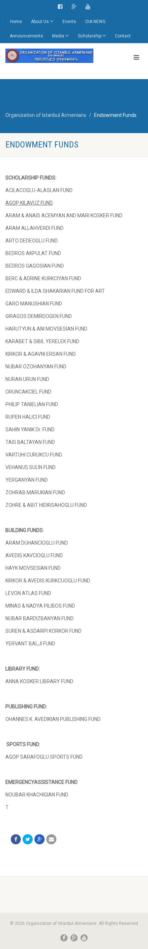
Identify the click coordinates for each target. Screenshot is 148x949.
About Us (40, 21)
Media (58, 35)
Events (69, 21)
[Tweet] (28, 839)
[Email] (51, 839)
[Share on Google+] (39, 839)
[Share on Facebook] (16, 839)
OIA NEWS (95, 21)
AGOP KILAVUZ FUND (29, 203)
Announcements (26, 35)
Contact (123, 35)
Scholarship (89, 35)
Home (16, 21)
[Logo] (49, 56)
